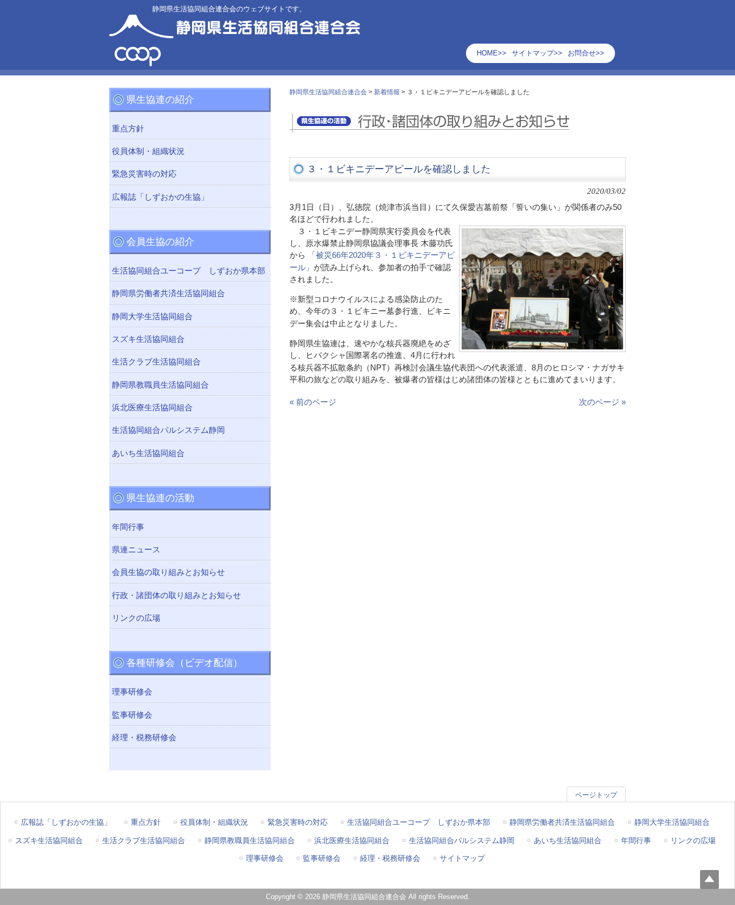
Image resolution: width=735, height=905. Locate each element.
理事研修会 (132, 691)
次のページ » (602, 402)
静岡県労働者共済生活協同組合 (168, 293)
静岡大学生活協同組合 (152, 316)
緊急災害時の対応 (144, 174)
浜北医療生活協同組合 (152, 407)
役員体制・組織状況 (148, 151)
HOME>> (491, 53)
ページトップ (596, 795)
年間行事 (128, 527)
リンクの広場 (136, 618)
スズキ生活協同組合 (148, 339)
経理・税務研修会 (144, 737)
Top (709, 879)
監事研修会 (132, 715)
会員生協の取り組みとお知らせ (168, 572)
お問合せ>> (586, 53)
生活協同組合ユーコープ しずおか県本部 (188, 270)
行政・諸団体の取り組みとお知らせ (176, 595)
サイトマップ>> (537, 53)
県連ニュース (136, 549)
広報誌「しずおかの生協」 (160, 197)
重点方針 (128, 128)
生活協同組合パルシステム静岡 (168, 430)
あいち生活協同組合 (148, 453)
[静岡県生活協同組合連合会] (234, 61)
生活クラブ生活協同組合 (156, 361)
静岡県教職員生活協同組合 (160, 385)
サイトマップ (462, 858)
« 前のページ (312, 402)
